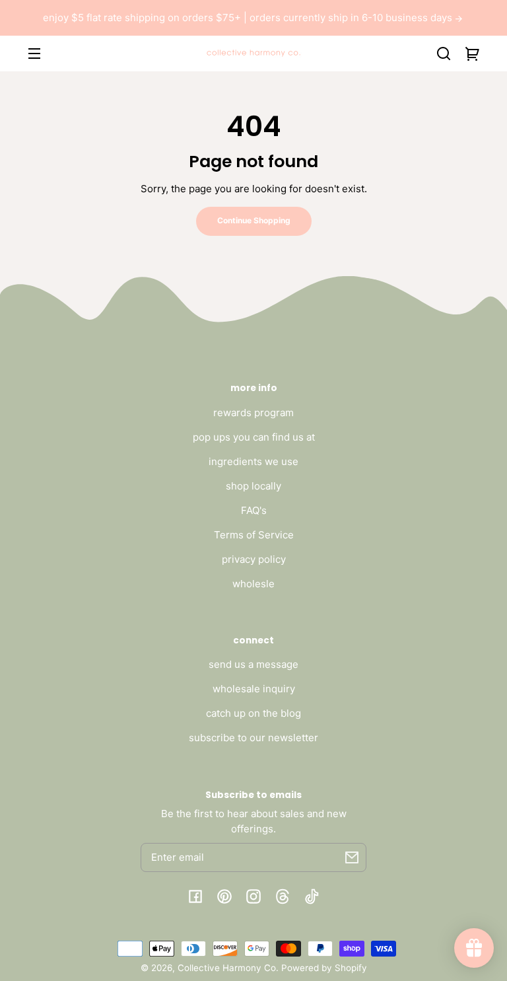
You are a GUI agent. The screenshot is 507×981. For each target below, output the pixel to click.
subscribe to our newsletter (253, 737)
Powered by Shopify (324, 968)
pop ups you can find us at (254, 437)
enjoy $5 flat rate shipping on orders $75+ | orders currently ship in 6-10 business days (249, 17)
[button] (443, 53)
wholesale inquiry (254, 688)
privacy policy (254, 559)
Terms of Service (254, 534)
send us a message (253, 664)
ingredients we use (253, 461)
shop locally (253, 486)
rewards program (253, 412)
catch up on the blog (253, 713)
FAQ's (254, 510)
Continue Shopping (253, 220)
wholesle (253, 583)
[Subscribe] (351, 857)
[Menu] (34, 53)
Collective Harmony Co (227, 968)
